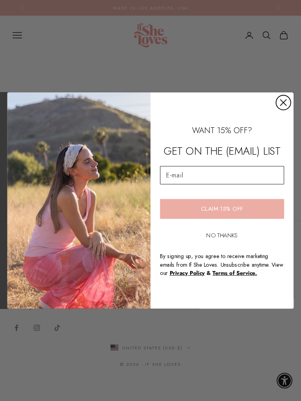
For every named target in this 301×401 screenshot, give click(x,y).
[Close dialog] (283, 102)
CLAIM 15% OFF (222, 208)
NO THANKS (222, 235)
